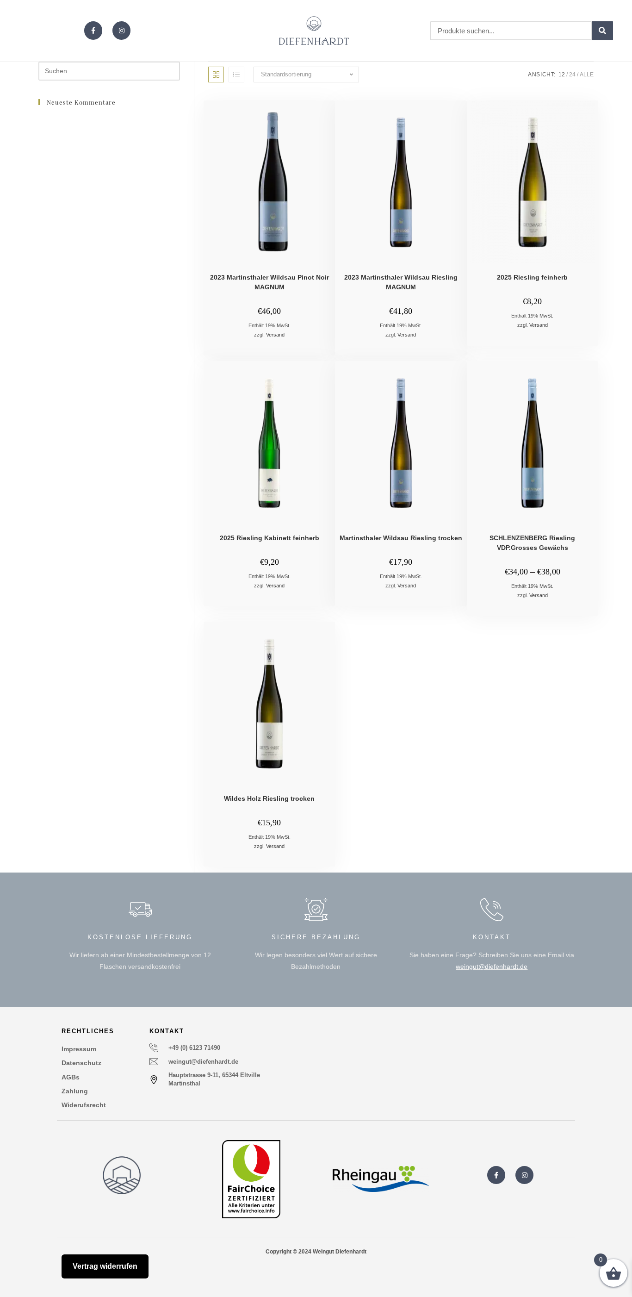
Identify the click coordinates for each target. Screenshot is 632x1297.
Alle (587, 74)
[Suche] (602, 30)
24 (572, 74)
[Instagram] (121, 30)
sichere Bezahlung (316, 937)
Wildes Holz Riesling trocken (269, 798)
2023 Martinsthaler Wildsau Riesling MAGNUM (401, 282)
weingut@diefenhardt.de (491, 966)
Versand (275, 334)
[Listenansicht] (236, 74)
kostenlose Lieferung (139, 937)
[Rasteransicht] (216, 74)
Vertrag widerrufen (105, 1266)
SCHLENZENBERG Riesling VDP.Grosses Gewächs (532, 542)
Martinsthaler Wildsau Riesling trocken (401, 538)
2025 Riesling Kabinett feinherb (269, 538)
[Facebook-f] (93, 30)
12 (561, 74)
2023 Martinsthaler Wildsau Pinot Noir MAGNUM (269, 282)
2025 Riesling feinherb (532, 277)
